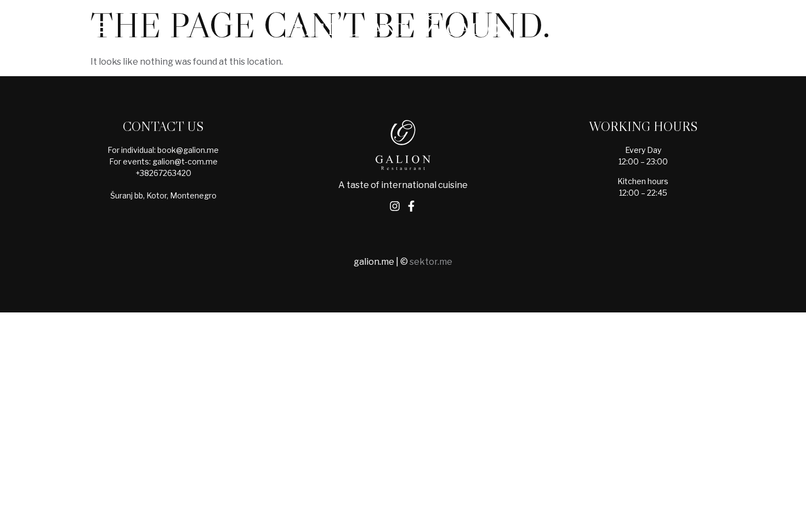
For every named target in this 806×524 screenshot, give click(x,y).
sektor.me (431, 262)
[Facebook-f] (411, 206)
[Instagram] (394, 206)
